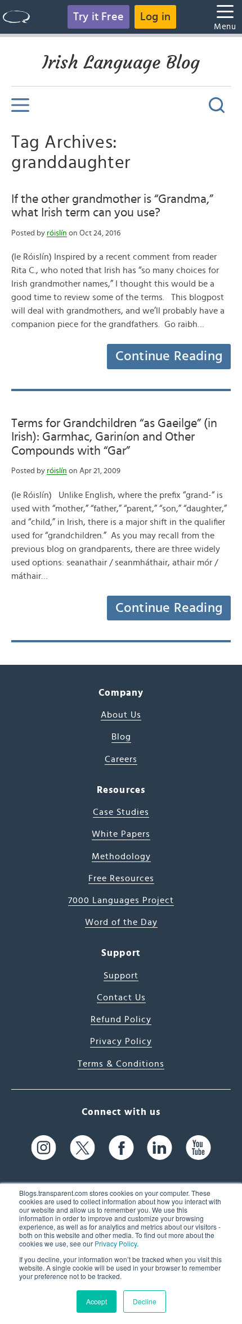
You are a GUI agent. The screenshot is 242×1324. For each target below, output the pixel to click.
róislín (57, 233)
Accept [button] (96, 1301)
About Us (121, 714)
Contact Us (121, 997)
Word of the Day (121, 922)
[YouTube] (198, 1147)
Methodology (121, 856)
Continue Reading (168, 356)
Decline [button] (144, 1301)
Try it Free (98, 16)
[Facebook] (121, 1147)
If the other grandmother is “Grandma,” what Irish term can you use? (112, 206)
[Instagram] (43, 1147)
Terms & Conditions (121, 1063)
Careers (121, 759)
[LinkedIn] (159, 1147)
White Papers (121, 833)
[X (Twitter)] (82, 1147)
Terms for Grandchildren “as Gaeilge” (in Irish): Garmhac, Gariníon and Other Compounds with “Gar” (114, 437)
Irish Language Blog (121, 62)
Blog (121, 736)
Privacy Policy (116, 1243)
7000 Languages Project (121, 900)
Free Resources (121, 878)
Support (121, 975)
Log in (155, 16)
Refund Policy (121, 1019)
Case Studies (121, 812)
